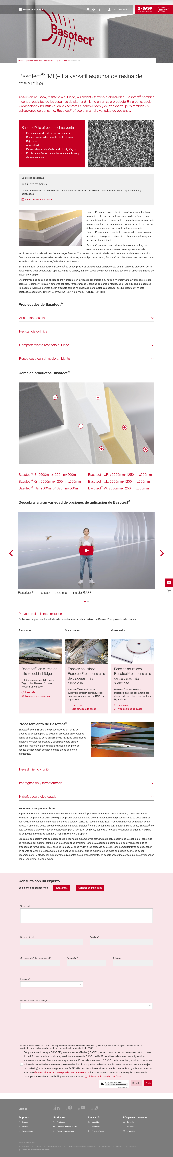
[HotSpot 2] (80, 426)
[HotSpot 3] (124, 427)
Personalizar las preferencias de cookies (36, 1150)
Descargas (62, 887)
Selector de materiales (90, 887)
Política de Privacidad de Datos (105, 1076)
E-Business (132, 1146)
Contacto (119, 1146)
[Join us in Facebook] (69, 1109)
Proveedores (105, 1146)
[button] (80, 984)
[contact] (169, 582)
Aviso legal (26, 1146)
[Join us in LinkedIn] (56, 1109)
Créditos (39, 1146)
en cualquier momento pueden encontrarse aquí (63, 1072)
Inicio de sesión (120, 9)
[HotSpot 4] (101, 448)
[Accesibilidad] (99, 9)
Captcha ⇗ (123, 1087)
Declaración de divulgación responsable (81, 1146)
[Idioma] (93, 9)
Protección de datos (55, 1146)
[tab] (85, 601)
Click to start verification (116, 1085)
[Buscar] (88, 9)
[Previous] (11, 554)
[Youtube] (81, 1109)
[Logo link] (145, 9)
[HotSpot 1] (98, 397)
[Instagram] (94, 1109)
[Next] (162, 554)
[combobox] (49, 984)
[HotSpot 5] (145, 449)
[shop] (169, 591)
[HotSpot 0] (55, 397)
